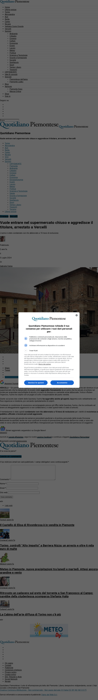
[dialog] (49, 350)
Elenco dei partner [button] (44, 364)
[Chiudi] (76, 315)
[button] (49, 350)
